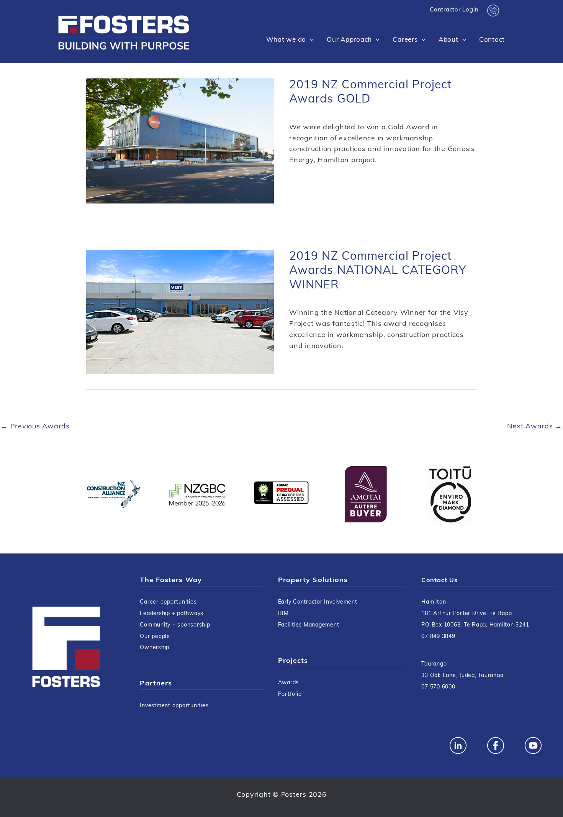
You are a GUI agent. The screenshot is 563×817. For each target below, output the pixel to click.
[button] (310, 40)
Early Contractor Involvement (317, 602)
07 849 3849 (438, 637)
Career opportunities (168, 602)
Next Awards (534, 426)
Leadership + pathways (171, 614)
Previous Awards (35, 426)
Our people (155, 637)
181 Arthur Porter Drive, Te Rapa (466, 614)
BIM (283, 614)
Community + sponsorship (175, 625)
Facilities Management (308, 625)
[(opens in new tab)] (113, 494)
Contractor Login (454, 10)
